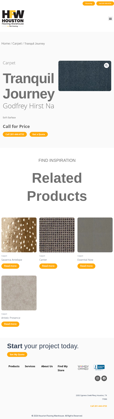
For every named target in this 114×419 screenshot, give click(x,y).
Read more (10, 266)
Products (13, 366)
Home (5, 43)
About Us (47, 366)
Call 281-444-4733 (98, 406)
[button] (110, 18)
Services (30, 366)
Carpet (17, 43)
